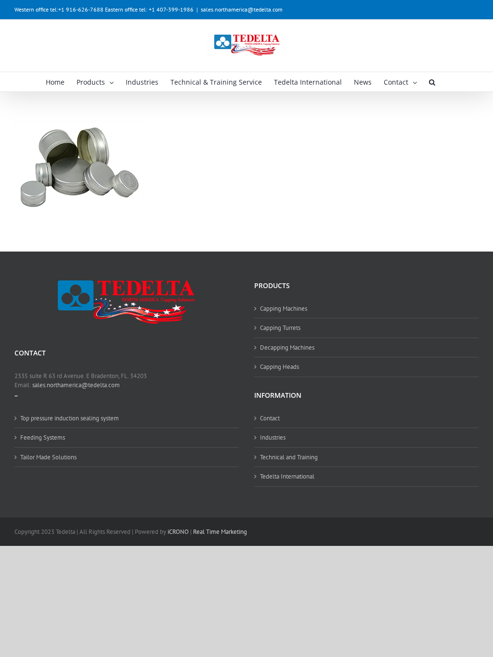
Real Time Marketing (220, 532)
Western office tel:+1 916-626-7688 (59, 9)
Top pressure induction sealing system (69, 418)
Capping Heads (279, 367)
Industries (272, 437)
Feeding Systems (42, 437)
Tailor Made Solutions (48, 457)
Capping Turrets (280, 328)
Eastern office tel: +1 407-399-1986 (149, 9)
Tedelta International (287, 476)
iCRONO (178, 532)
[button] (432, 81)
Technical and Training (289, 457)
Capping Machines (283, 308)
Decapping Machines (287, 347)
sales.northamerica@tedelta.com (242, 9)
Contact (270, 418)
